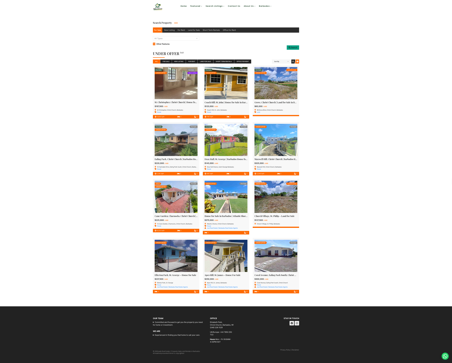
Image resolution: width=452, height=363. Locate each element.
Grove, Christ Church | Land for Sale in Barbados (278, 102)
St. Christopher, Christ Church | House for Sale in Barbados (184, 102)
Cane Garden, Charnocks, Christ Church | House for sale (183, 216)
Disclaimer (295, 350)
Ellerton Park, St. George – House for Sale (175, 275)
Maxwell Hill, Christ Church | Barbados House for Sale (281, 159)
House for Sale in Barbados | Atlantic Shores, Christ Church (234, 216)
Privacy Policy (285, 350)
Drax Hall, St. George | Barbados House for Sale (228, 159)
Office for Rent (229, 30)
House (159, 112)
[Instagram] (296, 6)
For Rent (181, 30)
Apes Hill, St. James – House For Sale (222, 275)
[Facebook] (290, 6)
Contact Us (234, 6)
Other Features (163, 44)
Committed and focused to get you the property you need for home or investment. (178, 323)
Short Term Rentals (211, 30)
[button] (445, 356)
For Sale (157, 30)
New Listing (169, 30)
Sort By (276, 61)
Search (294, 47)
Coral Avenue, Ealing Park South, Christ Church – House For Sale (286, 275)
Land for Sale (194, 30)
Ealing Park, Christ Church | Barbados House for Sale (181, 159)
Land (258, 112)
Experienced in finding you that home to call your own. (177, 335)
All (156, 61)
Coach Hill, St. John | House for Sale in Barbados (228, 102)
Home (184, 6)
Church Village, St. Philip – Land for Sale (274, 216)
